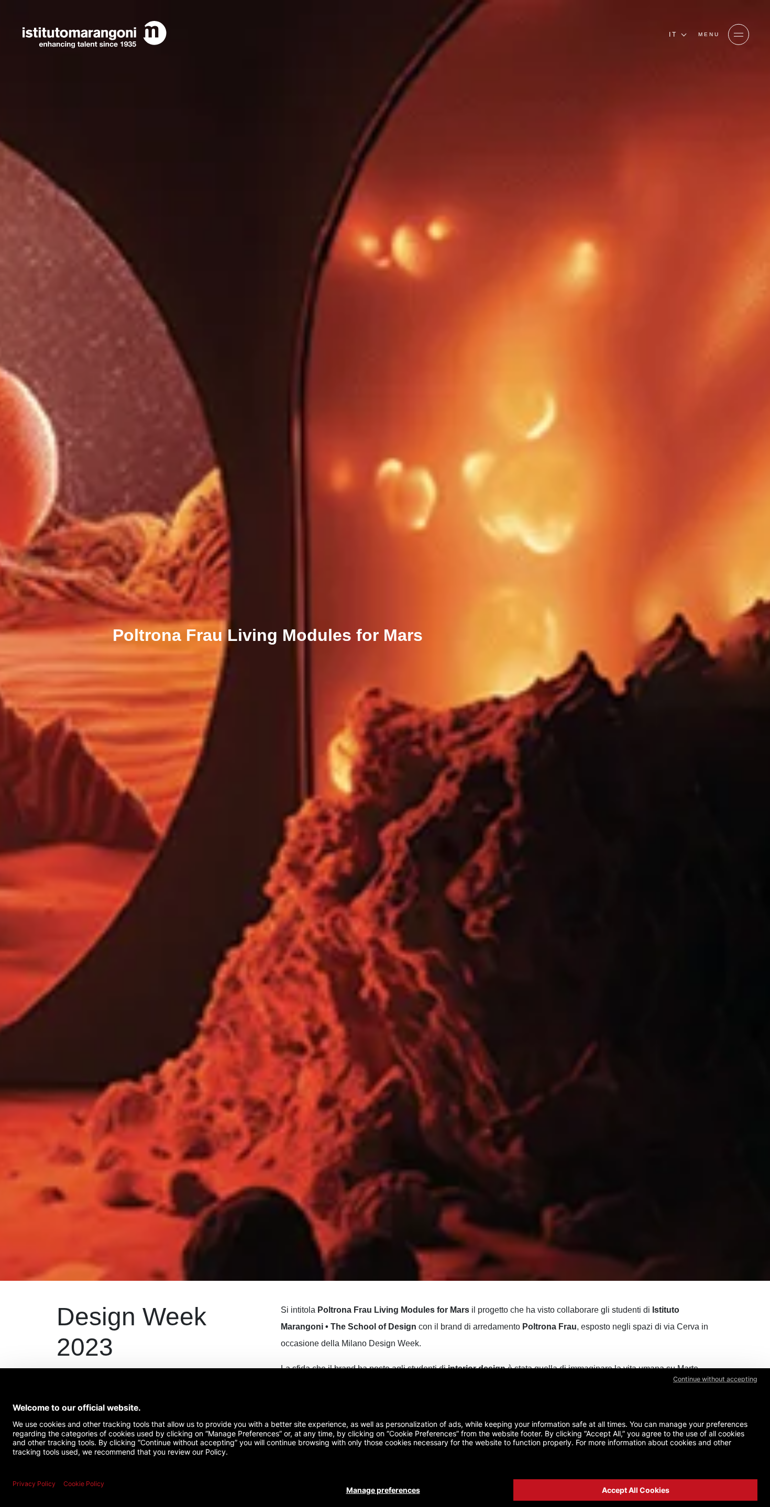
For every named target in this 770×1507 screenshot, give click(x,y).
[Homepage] (94, 34)
